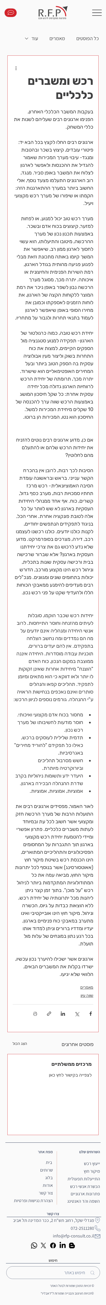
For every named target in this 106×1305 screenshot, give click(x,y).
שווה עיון (87, 995)
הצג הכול (19, 1043)
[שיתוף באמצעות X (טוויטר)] (76, 1013)
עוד (34, 38)
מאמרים (57, 38)
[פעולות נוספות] (16, 68)
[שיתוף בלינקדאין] (63, 1013)
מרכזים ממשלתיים (71, 1064)
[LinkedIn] (62, 1245)
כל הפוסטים (87, 38)
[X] (43, 1245)
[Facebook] (53, 1245)
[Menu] (97, 13)
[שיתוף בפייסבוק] (90, 1013)
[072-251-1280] (10, 12)
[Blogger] (72, 1245)
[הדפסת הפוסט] (35, 1013)
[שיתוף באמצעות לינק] (49, 1013)
